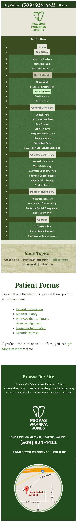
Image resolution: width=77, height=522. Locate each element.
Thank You (40, 392)
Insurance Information (31, 328)
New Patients (47, 384)
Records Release (27, 333)
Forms (61, 384)
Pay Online (11, 5)
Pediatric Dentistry (63, 388)
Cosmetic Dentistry (39, 388)
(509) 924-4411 (39, 5)
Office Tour (46, 264)
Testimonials (29, 264)
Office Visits (11, 259)
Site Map (67, 392)
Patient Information (29, 309)
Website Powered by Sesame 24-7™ (31, 452)
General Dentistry (16, 388)
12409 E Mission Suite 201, (38, 437)
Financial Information (34, 259)
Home (63, 5)
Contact (12, 392)
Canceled (54, 392)
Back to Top (59, 452)
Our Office (31, 384)
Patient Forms (60, 259)
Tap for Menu (38, 39)
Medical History (26, 314)
